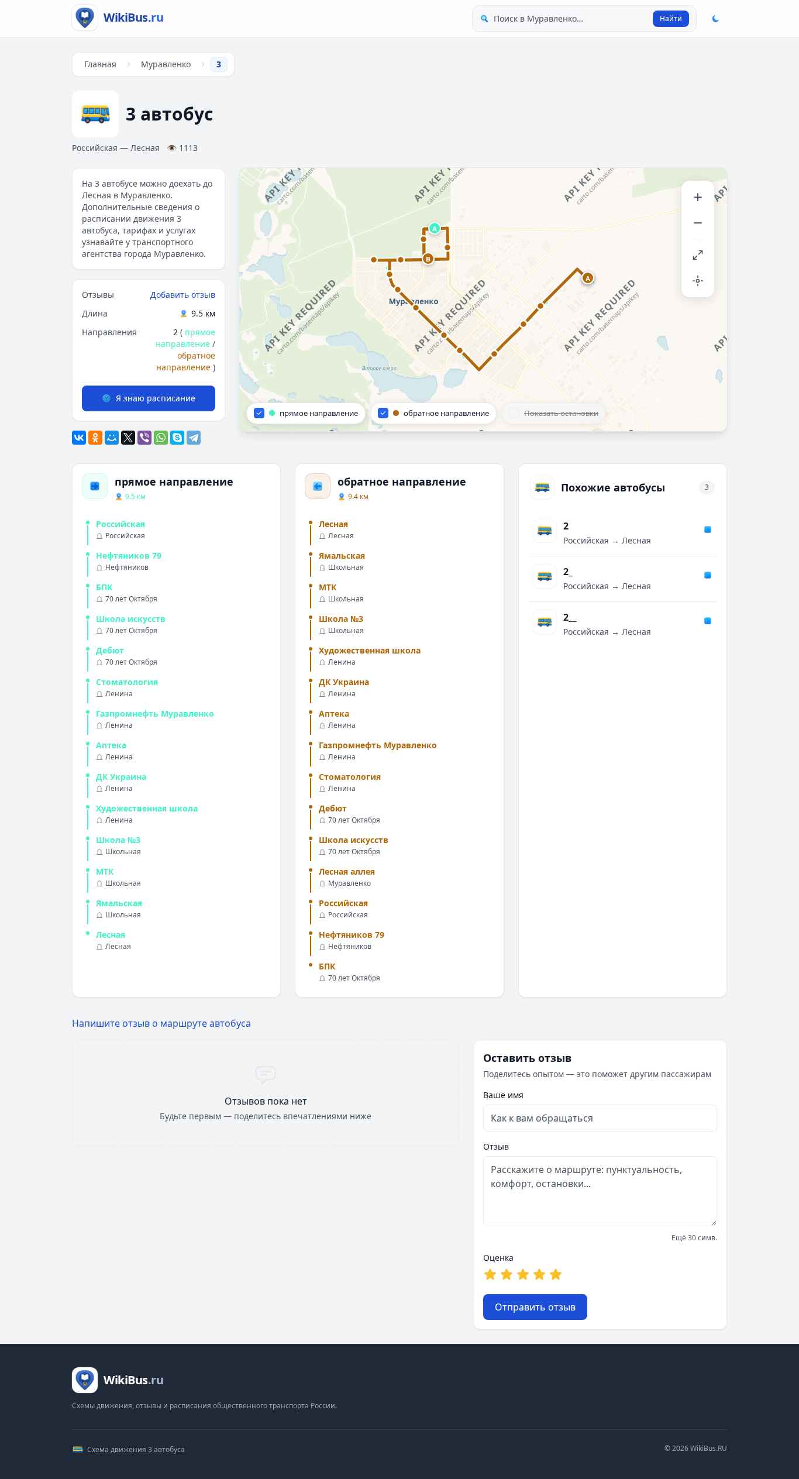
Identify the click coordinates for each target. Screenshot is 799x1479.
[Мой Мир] (112, 438)
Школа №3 (118, 839)
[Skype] (177, 438)
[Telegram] (194, 438)
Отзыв (496, 1146)
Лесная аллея (347, 871)
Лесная (110, 934)
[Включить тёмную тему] (715, 18)
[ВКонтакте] (79, 438)
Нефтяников (127, 567)
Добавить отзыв (182, 294)
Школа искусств (131, 618)
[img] (483, 299)
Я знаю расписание (155, 398)
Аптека (111, 745)
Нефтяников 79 (128, 555)
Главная (100, 64)
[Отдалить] (698, 223)
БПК (104, 587)
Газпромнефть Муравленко (155, 713)
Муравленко (166, 64)
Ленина (119, 694)
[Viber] (144, 438)
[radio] (490, 1274)
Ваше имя (503, 1094)
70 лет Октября (131, 599)
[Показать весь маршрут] (698, 255)
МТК (104, 871)
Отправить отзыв (535, 1307)
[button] (435, 229)
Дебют (110, 650)
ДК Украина (121, 776)
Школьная (123, 852)
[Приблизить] (698, 197)
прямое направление (185, 337)
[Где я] (698, 281)
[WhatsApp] (161, 438)
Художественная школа (147, 808)
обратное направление (185, 361)
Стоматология (127, 681)
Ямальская (119, 903)
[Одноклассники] (95, 438)
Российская (120, 523)
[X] (128, 438)
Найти (671, 18)
